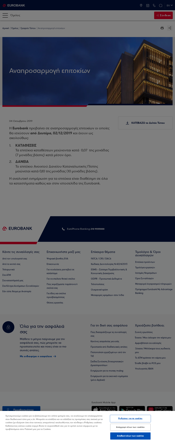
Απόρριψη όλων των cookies (130, 427)
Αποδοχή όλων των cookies (130, 435)
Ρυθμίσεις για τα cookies (130, 418)
